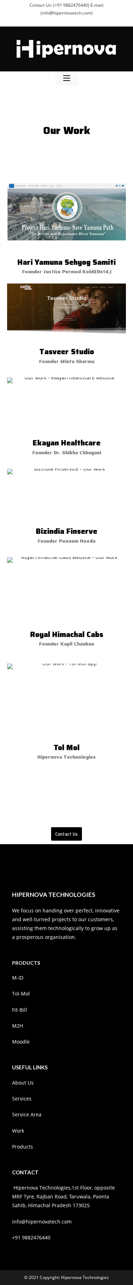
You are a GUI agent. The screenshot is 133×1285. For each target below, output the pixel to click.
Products (22, 1146)
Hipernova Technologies (85, 1277)
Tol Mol (66, 747)
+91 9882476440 (31, 1237)
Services (22, 1098)
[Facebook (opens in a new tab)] (59, 20)
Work (18, 1130)
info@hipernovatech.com (42, 1221)
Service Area (26, 1114)
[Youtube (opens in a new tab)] (83, 20)
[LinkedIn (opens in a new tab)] (76, 20)
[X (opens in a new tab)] (51, 20)
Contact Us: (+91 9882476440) (59, 5)
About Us (23, 1082)
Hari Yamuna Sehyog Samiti (66, 262)
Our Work (66, 130)
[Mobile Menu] (66, 78)
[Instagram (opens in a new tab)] (67, 20)
